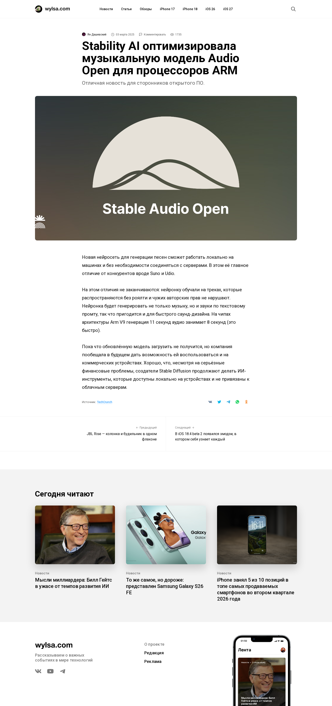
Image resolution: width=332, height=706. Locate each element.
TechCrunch (104, 402)
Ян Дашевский (96, 34)
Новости (106, 9)
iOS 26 (210, 9)
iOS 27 (228, 9)
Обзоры (146, 9)
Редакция (154, 652)
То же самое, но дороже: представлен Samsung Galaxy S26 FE (164, 586)
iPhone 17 (167, 9)
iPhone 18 (190, 9)
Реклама (153, 661)
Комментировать (155, 34)
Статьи (126, 9)
